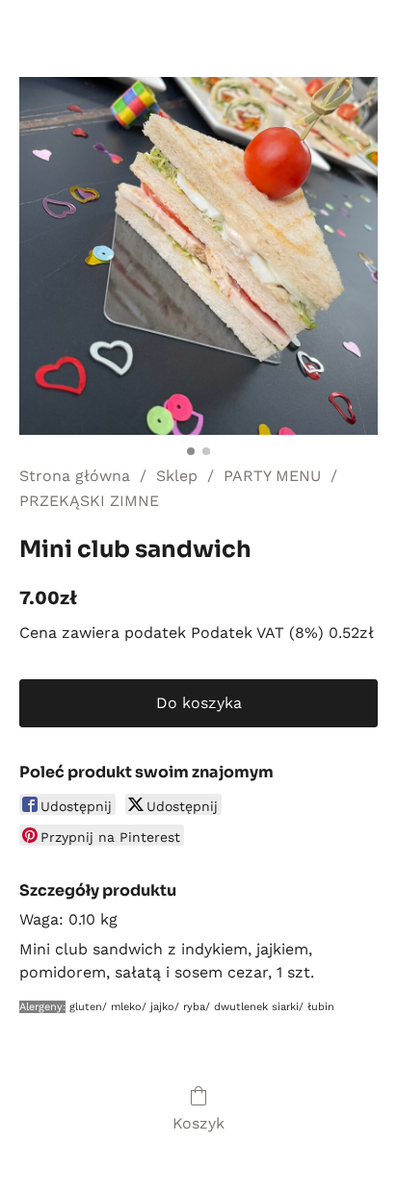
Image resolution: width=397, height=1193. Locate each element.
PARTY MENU (272, 476)
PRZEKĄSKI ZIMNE (89, 501)
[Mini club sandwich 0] (198, 256)
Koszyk (198, 1123)
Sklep (177, 476)
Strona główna (74, 476)
